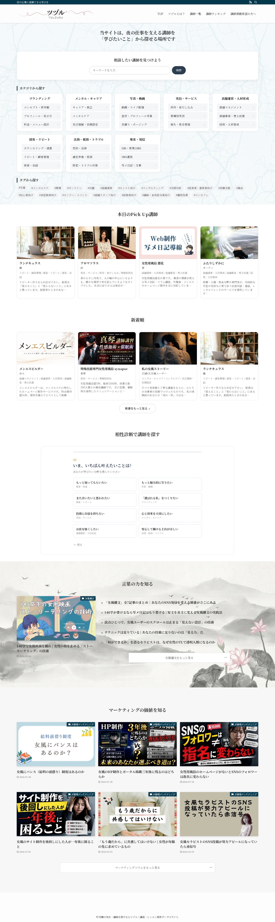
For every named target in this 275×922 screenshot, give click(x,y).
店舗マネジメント (236, 107)
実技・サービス (186, 98)
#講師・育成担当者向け (156, 195)
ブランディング (39, 98)
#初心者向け (26, 195)
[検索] (255, 2)
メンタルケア (90, 116)
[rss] (250, 2)
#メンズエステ (40, 188)
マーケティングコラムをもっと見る (137, 867)
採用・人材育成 (236, 124)
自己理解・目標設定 (90, 124)
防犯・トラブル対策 (90, 165)
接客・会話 (41, 165)
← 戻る (78, 545)
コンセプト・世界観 (41, 107)
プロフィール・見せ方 (41, 116)
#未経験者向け (47, 195)
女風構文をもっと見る (179, 658)
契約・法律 (90, 148)
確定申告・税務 (90, 157)
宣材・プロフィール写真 (139, 116)
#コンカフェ (201, 195)
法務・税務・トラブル (89, 139)
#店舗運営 (106, 188)
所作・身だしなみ (188, 107)
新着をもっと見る (137, 408)
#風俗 (239, 188)
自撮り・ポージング (139, 124)
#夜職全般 (224, 188)
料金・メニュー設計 (41, 124)
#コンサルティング (152, 188)
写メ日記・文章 (139, 165)
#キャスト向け (126, 188)
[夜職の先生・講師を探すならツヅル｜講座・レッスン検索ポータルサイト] (56, 14)
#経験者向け (129, 195)
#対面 (91, 188)
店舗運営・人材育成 (235, 98)
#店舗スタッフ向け (104, 195)
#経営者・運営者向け (199, 188)
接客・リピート (39, 139)
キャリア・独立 (90, 107)
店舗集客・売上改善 (236, 116)
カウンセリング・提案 (41, 148)
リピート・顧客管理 (41, 157)
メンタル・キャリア (88, 98)
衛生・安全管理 (188, 124)
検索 (179, 70)
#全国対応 (175, 188)
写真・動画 (137, 98)
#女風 (22, 187)
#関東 (58, 188)
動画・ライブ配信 (139, 107)
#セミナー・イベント (74, 195)
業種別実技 (188, 116)
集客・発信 (137, 139)
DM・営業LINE (139, 148)
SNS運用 (139, 157)
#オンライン (74, 188)
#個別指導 (182, 195)
